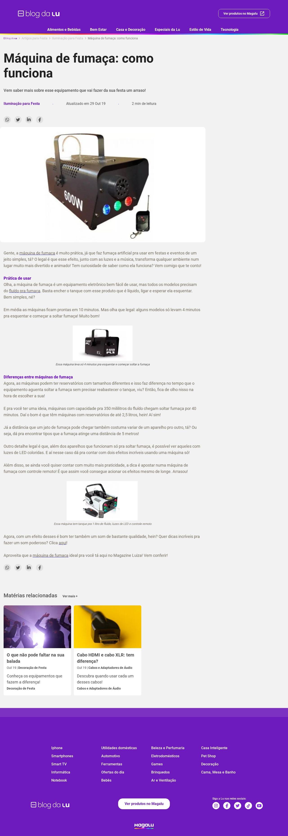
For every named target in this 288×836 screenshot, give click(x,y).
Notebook (59, 780)
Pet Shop (208, 756)
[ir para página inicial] (39, 13)
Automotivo (110, 756)
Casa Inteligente (214, 748)
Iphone (57, 748)
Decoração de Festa (21, 688)
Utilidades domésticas (119, 748)
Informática (60, 772)
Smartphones (62, 756)
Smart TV (59, 764)
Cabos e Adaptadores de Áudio (99, 688)
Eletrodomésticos (165, 756)
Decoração (209, 764)
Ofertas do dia (112, 772)
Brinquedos (160, 772)
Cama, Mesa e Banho (218, 772)
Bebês (106, 780)
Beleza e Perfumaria (167, 748)
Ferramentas (111, 764)
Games (157, 764)
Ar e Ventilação (163, 780)
